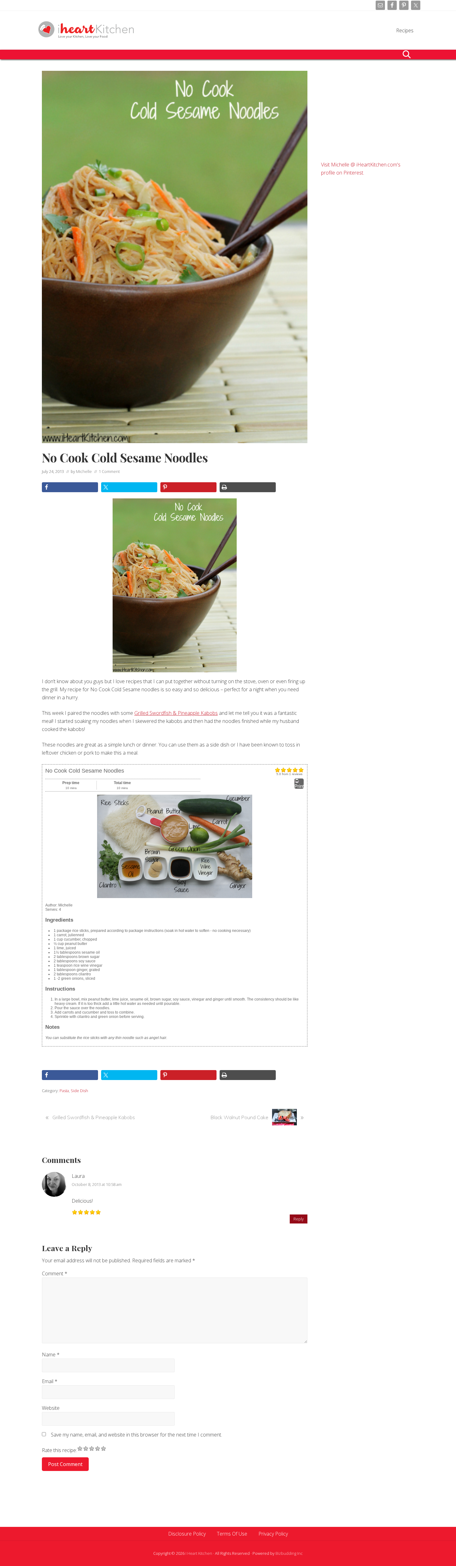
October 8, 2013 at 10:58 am (97, 1184)
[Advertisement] (367, 109)
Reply (298, 1219)
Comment (54, 1273)
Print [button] (299, 786)
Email (49, 1381)
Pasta (64, 1090)
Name (51, 1354)
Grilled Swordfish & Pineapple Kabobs (176, 713)
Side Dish (79, 1090)
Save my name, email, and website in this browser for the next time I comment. (136, 1434)
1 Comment (109, 471)
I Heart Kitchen (199, 1553)
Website (51, 1408)
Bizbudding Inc (289, 1553)
